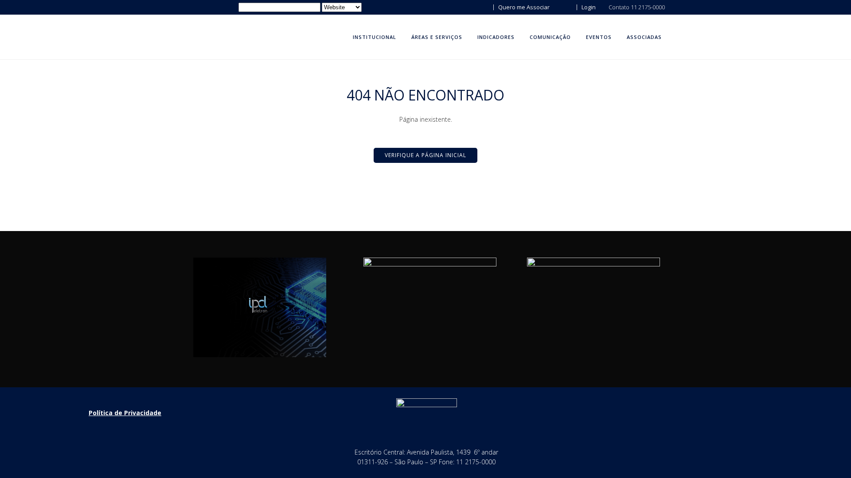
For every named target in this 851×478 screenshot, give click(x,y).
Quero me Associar (523, 7)
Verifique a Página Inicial (425, 155)
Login (588, 7)
